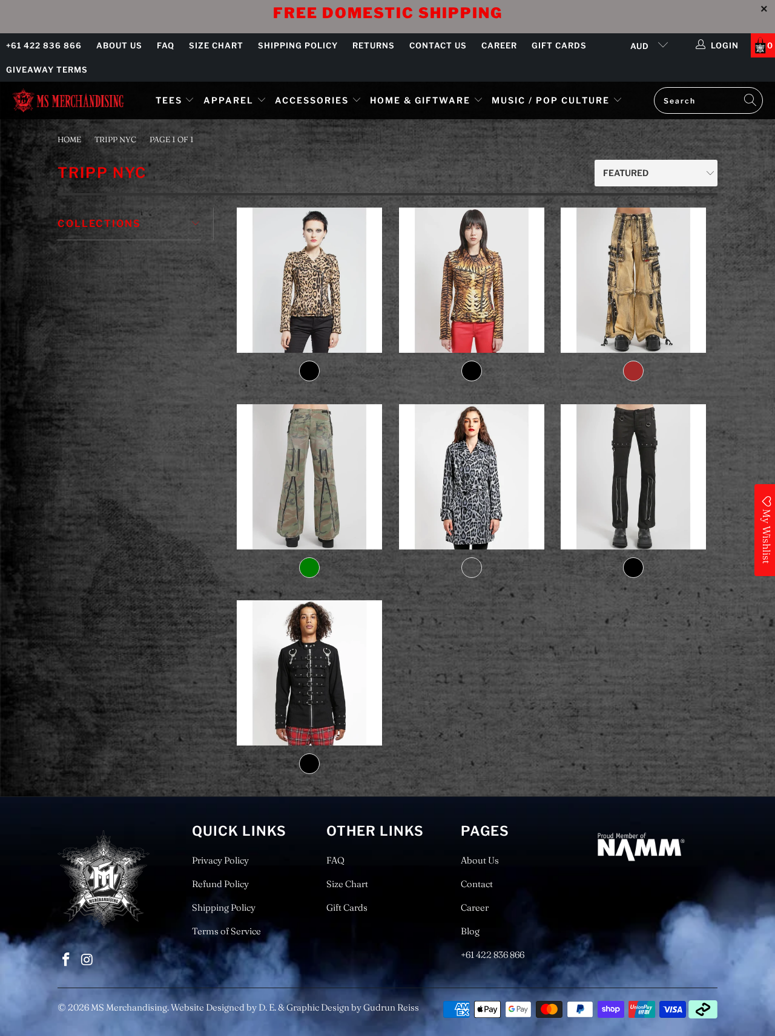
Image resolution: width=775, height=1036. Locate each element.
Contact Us (438, 45)
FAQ (165, 45)
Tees (170, 100)
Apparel (228, 100)
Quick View (309, 341)
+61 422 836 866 (44, 45)
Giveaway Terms (47, 69)
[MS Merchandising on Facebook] (67, 960)
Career (499, 45)
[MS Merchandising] (68, 100)
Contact (477, 884)
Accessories (313, 100)
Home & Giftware (420, 100)
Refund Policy (220, 884)
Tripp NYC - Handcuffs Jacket (309, 673)
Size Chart (216, 45)
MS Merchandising (129, 1007)
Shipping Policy (298, 45)
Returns (373, 45)
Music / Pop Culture (551, 100)
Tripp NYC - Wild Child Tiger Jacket (471, 280)
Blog (470, 931)
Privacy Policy (220, 860)
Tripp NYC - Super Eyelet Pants (633, 476)
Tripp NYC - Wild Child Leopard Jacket (309, 280)
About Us (119, 45)
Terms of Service (226, 931)
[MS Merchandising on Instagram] (88, 960)
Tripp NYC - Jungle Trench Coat (471, 476)
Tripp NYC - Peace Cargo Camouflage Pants (309, 476)
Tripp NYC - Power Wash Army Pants (633, 280)
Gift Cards (559, 45)
